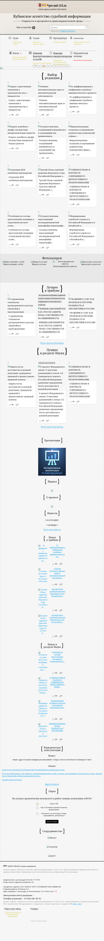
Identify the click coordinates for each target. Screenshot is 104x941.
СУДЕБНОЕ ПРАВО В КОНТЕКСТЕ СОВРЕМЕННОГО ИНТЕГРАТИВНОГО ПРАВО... (57, 682)
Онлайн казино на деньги (12, 780)
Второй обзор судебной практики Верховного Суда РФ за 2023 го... (57, 618)
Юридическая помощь (81, 55)
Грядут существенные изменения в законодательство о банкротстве (19, 105)
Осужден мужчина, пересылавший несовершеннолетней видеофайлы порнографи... (49, 236)
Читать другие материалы (52, 426)
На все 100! (54, 804)
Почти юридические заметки (65, 266)
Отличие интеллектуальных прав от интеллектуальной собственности (52, 105)
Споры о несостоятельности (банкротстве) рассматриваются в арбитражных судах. (33, 770)
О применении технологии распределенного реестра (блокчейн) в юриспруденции (21, 322)
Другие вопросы (52, 784)
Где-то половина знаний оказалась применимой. (54, 809)
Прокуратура (60, 38)
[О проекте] (52, 506)
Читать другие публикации (52, 343)
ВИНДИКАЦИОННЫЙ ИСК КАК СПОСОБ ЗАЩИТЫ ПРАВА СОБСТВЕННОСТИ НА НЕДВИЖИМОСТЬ (52, 327)
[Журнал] (52, 490)
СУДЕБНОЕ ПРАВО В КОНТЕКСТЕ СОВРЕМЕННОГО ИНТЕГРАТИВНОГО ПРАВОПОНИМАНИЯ (79, 193)
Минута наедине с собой (13, 264)
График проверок (67, 31)
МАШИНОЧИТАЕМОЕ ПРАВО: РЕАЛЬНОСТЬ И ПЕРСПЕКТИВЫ (57, 727)
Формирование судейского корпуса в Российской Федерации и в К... (57, 704)
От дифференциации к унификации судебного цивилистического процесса (80, 102)
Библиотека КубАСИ (47, 363)
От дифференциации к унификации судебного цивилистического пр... (57, 551)
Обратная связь (12, 908)
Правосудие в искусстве (91, 264)
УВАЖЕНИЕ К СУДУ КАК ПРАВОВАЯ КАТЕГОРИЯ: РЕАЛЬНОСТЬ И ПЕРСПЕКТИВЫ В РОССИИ (82, 317)
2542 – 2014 (77, 904)
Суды (15, 38)
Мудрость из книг (39, 264)
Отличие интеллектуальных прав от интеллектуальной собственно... (57, 573)
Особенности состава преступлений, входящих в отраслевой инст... (57, 656)
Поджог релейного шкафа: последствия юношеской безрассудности (21, 140)
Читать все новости (52, 529)
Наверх (34, 908)
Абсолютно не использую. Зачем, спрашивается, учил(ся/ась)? (54, 815)
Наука (16, 53)
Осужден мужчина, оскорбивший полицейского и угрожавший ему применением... (48, 146)
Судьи (36, 38)
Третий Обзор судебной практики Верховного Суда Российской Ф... (57, 592)
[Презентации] (52, 461)
